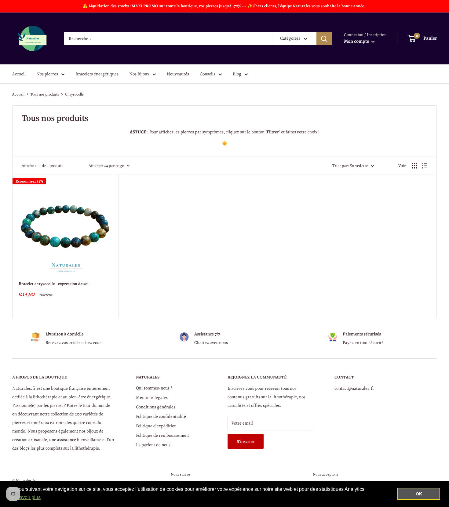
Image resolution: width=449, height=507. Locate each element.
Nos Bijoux (139, 74)
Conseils (207, 74)
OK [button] (419, 493)
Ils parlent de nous (153, 445)
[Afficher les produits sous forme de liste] (424, 165)
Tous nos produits (45, 94)
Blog (237, 74)
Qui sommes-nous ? (154, 388)
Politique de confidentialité (161, 416)
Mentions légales (152, 397)
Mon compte (357, 41)
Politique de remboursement (162, 435)
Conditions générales (155, 407)
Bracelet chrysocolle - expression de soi (54, 284)
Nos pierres (47, 74)
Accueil (19, 74)
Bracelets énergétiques (97, 74)
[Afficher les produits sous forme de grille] (414, 165)
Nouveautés (178, 74)
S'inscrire (245, 441)
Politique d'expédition (156, 426)
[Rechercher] (324, 38)
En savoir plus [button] (25, 497)
